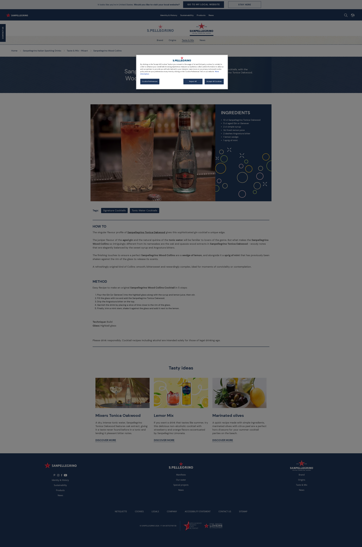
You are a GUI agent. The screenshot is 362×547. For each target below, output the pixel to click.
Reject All (193, 81)
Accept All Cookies (214, 81)
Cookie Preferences (150, 81)
